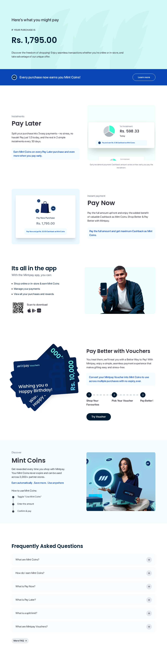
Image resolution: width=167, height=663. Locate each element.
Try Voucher (98, 416)
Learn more (144, 77)
